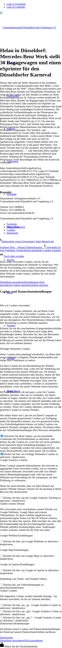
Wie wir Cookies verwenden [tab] (15, 305)
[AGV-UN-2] (28, 27)
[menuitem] (34, 260)
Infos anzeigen (40, 285)
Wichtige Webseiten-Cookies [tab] (15, 348)
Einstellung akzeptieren (12, 282)
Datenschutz (6, 637)
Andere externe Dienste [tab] (12, 503)
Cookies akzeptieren (22, 285)
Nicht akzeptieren (33, 640)
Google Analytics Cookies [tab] (13, 460)
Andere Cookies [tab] (8, 590)
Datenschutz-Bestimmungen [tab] (14, 623)
